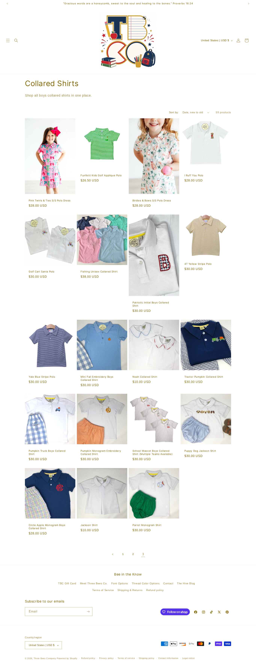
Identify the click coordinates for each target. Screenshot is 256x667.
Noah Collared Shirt (144, 376)
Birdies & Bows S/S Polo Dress (151, 200)
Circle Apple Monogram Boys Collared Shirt (47, 527)
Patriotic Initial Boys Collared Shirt (150, 304)
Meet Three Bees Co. (94, 583)
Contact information (168, 658)
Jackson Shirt (89, 525)
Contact (168, 583)
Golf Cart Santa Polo (42, 271)
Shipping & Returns (130, 590)
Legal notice (188, 658)
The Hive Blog (186, 583)
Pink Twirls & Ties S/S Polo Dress (50, 200)
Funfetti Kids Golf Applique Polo (101, 175)
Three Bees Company (45, 658)
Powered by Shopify (67, 658)
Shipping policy (146, 658)
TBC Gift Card (67, 583)
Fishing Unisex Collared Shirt (99, 271)
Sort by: (174, 112)
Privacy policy (106, 658)
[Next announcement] (249, 3)
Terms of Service (103, 590)
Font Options (119, 583)
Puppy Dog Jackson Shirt (200, 450)
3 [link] (143, 554)
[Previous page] (113, 554)
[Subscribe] (88, 611)
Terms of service (126, 658)
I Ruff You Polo (193, 175)
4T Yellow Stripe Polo (198, 263)
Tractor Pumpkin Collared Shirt (203, 376)
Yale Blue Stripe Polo (42, 376)
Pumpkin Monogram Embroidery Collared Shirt (101, 452)
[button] (8, 40)
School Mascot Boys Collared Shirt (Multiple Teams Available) (152, 452)
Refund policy (155, 590)
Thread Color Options (146, 583)
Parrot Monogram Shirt (147, 525)
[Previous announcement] (7, 3)
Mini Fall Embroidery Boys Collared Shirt (97, 378)
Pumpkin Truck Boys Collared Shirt (47, 452)
